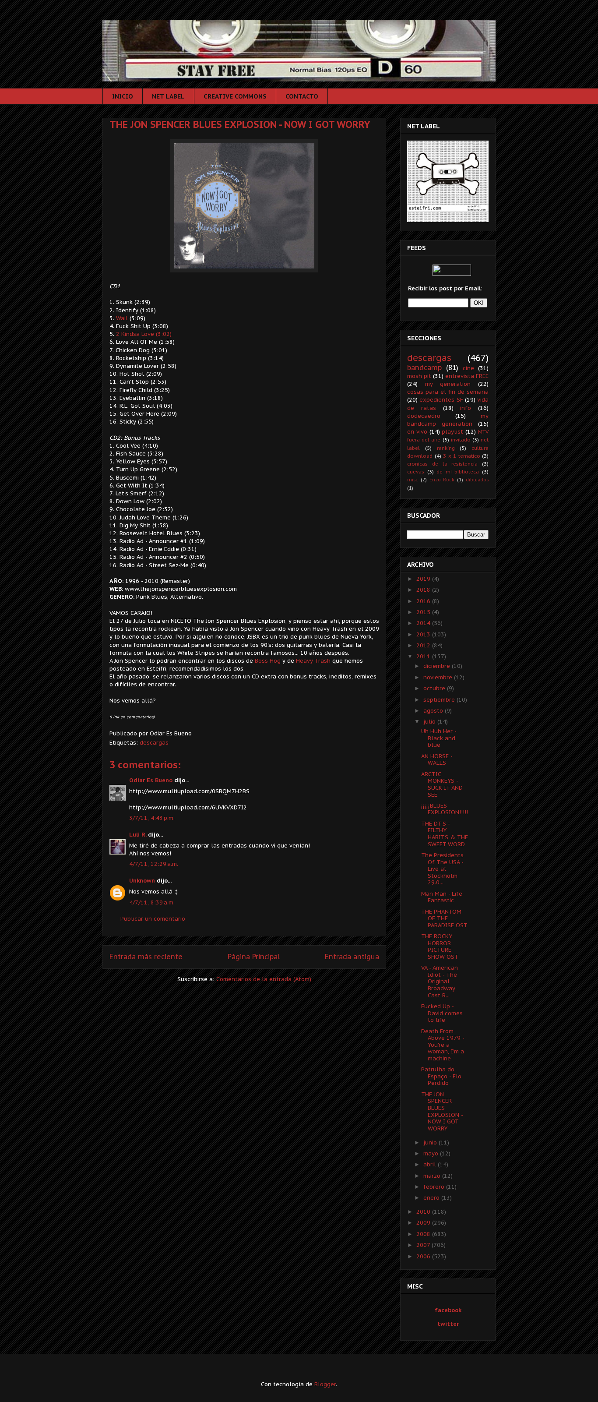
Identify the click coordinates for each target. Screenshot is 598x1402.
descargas (154, 742)
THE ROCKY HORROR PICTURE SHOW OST (439, 946)
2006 (424, 1256)
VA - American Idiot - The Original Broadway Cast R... (439, 981)
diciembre (437, 666)
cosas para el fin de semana (448, 392)
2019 (424, 579)
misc (412, 480)
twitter (448, 1324)
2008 (424, 1234)
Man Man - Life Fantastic (441, 897)
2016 (424, 601)
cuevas (415, 471)
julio (430, 721)
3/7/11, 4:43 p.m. (152, 818)
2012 (424, 645)
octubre (435, 688)
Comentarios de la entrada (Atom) (263, 979)
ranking (446, 448)
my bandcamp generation (448, 419)
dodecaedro (423, 416)
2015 (424, 612)
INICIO (122, 96)
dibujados (477, 480)
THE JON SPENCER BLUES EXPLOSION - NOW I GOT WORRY (239, 124)
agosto (434, 710)
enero (432, 1197)
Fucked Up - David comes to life (442, 1013)
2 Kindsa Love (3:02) (143, 334)
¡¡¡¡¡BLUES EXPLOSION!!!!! (444, 809)
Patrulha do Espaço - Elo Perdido (441, 1076)
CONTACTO (301, 96)
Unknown (142, 880)
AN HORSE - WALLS (436, 759)
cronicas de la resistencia (442, 463)
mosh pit (419, 376)
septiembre (440, 699)
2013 (424, 634)
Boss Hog (268, 660)
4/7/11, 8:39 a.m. (152, 902)
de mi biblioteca (457, 471)
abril (430, 1164)
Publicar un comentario (152, 918)
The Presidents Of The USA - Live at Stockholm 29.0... (442, 868)
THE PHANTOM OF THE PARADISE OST (444, 918)
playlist (452, 431)
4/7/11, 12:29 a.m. (153, 864)
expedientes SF (441, 399)
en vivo (417, 431)
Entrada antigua (352, 956)
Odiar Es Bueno (150, 780)
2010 (424, 1211)
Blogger (325, 1384)
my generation (448, 384)
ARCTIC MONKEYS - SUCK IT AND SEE (442, 784)
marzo (432, 1176)
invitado (461, 439)
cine (468, 368)
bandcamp (424, 367)
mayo (431, 1153)
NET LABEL (168, 96)
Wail (123, 318)
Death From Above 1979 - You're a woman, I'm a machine (442, 1045)
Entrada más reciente (146, 956)
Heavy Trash (313, 660)
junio (431, 1142)
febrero (434, 1186)
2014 (424, 623)
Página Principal (254, 956)
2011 (424, 656)
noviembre (438, 677)
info (465, 408)
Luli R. (137, 834)
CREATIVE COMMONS (235, 96)
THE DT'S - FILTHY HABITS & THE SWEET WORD (444, 834)
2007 (424, 1245)
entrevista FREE (467, 376)
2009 (424, 1222)
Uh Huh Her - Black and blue (438, 738)
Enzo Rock (442, 480)
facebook (448, 1310)
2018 (424, 589)
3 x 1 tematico (461, 455)
